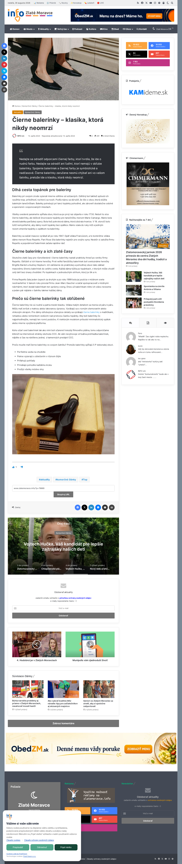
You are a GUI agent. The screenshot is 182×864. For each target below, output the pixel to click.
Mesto (29, 29)
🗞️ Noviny (63, 3)
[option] (63, 546)
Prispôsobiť (18, 847)
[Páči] (13, 467)
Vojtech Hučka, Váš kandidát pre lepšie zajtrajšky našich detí (154, 275)
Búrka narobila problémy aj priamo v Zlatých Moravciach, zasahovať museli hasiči (26, 703)
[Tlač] (112, 507)
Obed (116, 29)
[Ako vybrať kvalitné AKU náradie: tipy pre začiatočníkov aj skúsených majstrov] (63, 689)
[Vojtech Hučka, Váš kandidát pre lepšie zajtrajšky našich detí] (134, 276)
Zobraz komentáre (63, 723)
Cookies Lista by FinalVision (16, 854)
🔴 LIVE (100, 3)
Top (85, 479)
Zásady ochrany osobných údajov (101, 859)
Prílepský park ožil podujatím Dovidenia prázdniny (154, 302)
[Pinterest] (4, 65)
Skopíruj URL (63, 494)
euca (140, 346)
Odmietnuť (42, 847)
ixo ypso (141, 358)
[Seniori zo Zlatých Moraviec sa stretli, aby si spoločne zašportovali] (99, 689)
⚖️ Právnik (51, 3)
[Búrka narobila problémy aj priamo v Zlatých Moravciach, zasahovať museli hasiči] (28, 689)
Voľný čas (62, 29)
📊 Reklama (39, 3)
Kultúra (92, 29)
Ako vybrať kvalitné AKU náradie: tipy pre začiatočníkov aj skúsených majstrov (63, 703)
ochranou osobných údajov (160, 800)
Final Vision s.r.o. (29, 856)
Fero (140, 333)
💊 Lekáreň (89, 3)
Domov (15, 29)
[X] (84, 507)
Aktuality (44, 29)
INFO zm (20, 136)
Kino (105, 29)
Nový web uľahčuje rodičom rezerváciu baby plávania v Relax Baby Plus (63, 546)
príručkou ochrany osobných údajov (75, 598)
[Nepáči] (22, 467)
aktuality (45, 479)
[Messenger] (98, 507)
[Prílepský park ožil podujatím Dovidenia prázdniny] (134, 303)
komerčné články (66, 479)
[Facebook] (77, 507)
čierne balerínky (91, 312)
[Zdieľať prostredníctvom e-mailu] (105, 507)
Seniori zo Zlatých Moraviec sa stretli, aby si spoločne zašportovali (98, 703)
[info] (30, 15)
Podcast (78, 29)
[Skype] (4, 71)
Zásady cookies (13, 840)
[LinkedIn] (91, 507)
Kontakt (143, 29)
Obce (128, 29)
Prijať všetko (66, 847)
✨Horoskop (76, 3)
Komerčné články (29, 106)
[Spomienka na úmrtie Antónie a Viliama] (134, 290)
